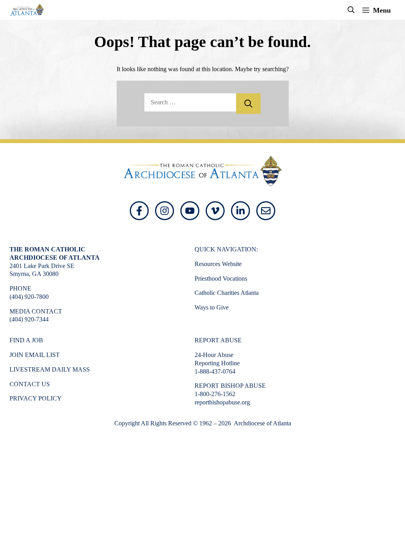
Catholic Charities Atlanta (227, 292)
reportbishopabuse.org (222, 402)
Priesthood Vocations (221, 278)
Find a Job (26, 340)
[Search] (248, 103)
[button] (351, 10)
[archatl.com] (27, 10)
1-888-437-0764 (215, 371)
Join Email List (34, 354)
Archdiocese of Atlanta (262, 423)
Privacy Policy (35, 398)
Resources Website (218, 264)
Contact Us (29, 384)
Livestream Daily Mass (49, 369)
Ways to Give (212, 307)
